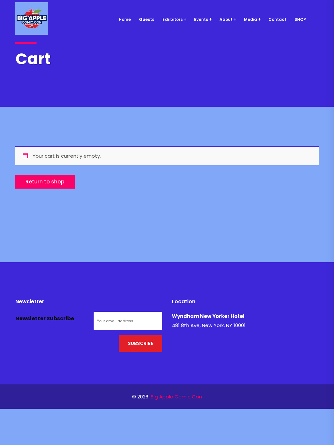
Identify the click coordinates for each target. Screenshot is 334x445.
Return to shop (45, 181)
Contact (277, 19)
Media (250, 19)
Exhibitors (172, 19)
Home (125, 19)
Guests (146, 19)
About (226, 19)
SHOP (300, 19)
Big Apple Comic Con (176, 396)
